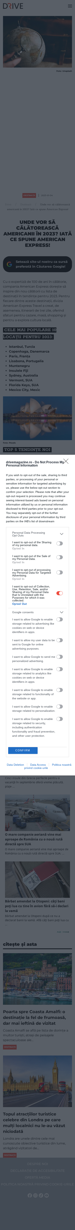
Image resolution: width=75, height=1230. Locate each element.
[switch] (59, 543)
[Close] (67, 462)
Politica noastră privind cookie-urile (47, 766)
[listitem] (37, 534)
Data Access (38, 764)
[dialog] (37, 615)
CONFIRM (22, 750)
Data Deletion (15, 764)
